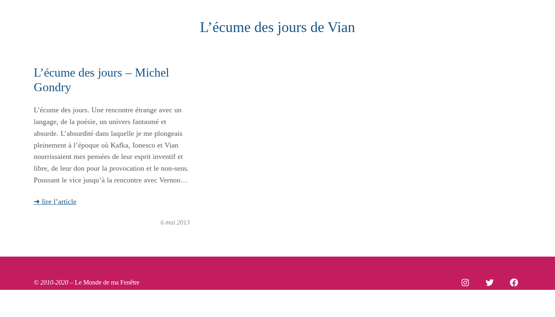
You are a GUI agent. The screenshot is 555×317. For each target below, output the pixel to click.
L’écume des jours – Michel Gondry (101, 80)
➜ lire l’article (55, 201)
